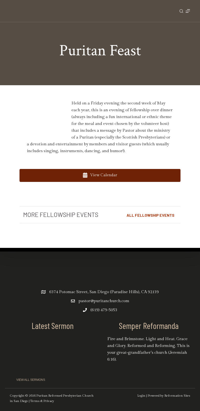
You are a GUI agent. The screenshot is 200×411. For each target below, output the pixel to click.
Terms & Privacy (42, 401)
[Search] (181, 11)
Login (141, 396)
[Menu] (188, 11)
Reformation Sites (177, 396)
